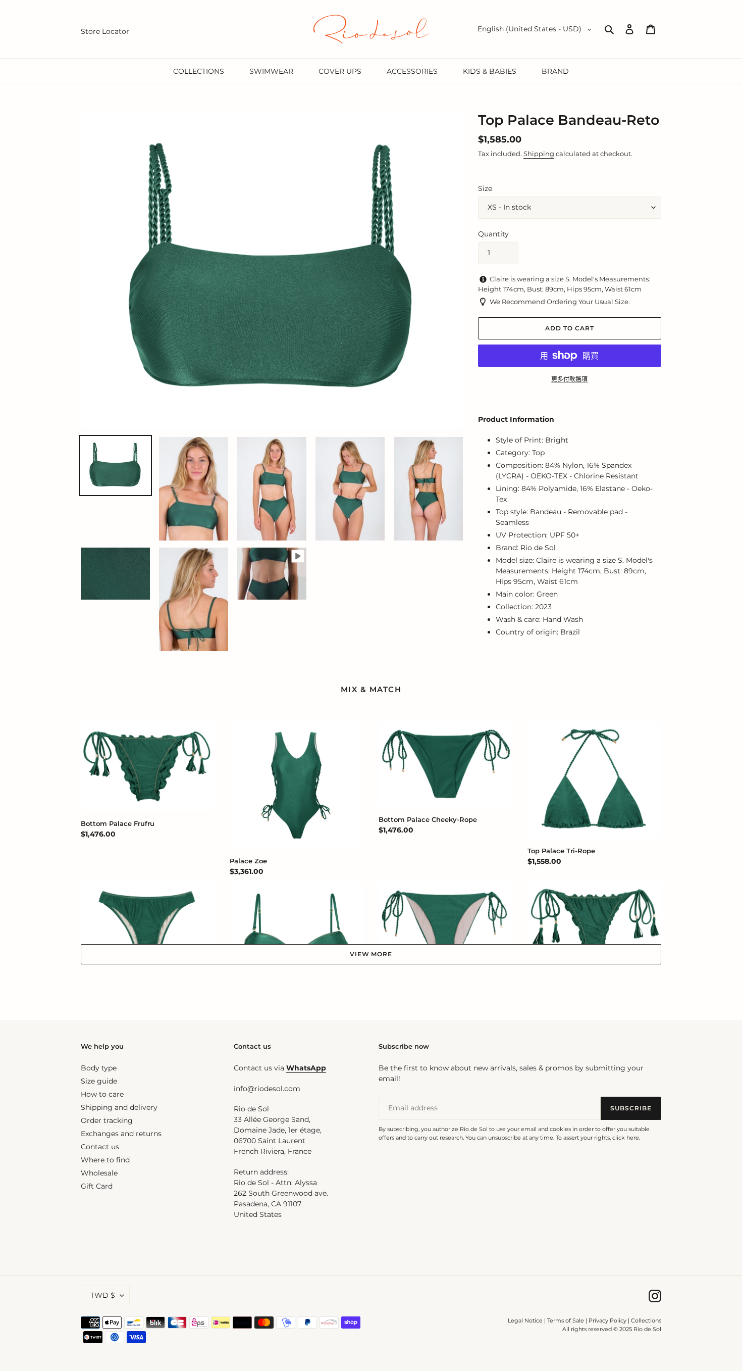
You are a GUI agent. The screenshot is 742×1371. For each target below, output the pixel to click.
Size (485, 188)
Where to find (105, 1159)
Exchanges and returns (121, 1133)
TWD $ (102, 1295)
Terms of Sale (565, 1320)
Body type (99, 1067)
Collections (646, 1320)
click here (625, 1137)
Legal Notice (525, 1320)
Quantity (493, 233)
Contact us (100, 1146)
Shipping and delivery (119, 1107)
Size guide (99, 1081)
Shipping (538, 154)
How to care (102, 1094)
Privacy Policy (608, 1320)
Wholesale (99, 1173)
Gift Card (97, 1186)
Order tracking (107, 1120)
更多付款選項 (569, 379)
